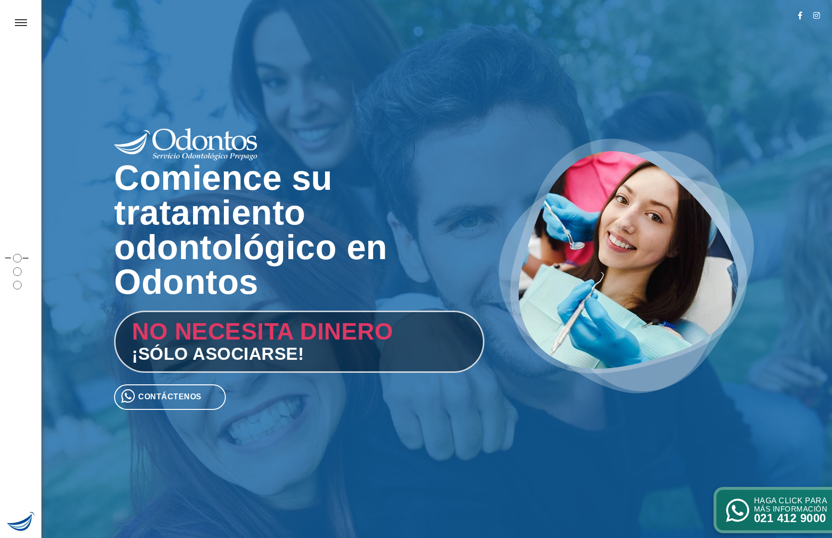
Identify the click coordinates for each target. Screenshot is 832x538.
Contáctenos (170, 397)
